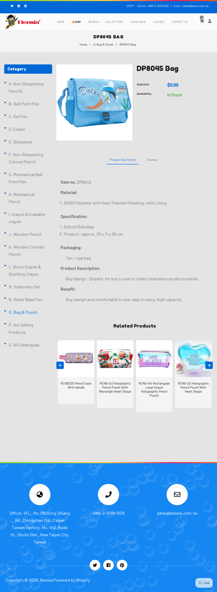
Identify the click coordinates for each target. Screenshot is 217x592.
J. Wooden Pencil (25, 234)
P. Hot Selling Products (21, 328)
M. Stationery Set (24, 286)
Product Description (123, 159)
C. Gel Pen (18, 116)
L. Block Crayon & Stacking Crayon (25, 270)
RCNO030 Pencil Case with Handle (76, 385)
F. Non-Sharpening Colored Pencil (26, 158)
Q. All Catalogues (24, 344)
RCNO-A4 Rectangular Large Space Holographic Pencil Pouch (154, 389)
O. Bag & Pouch (103, 44)
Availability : (145, 93)
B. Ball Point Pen (24, 103)
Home (83, 44)
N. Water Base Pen (26, 299)
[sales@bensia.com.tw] (177, 495)
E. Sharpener (20, 141)
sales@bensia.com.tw (195, 6)
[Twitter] (13, 6)
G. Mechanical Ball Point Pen (25, 178)
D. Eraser (17, 129)
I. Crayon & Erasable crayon (27, 218)
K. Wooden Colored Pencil (26, 250)
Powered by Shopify (71, 579)
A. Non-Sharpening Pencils (26, 87)
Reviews (152, 159)
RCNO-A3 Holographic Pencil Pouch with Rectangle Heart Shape (115, 387)
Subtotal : (143, 84)
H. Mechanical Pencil (22, 198)
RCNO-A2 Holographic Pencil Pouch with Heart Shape (193, 387)
